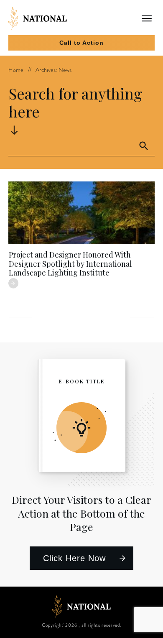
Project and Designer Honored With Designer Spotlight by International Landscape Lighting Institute (70, 264)
